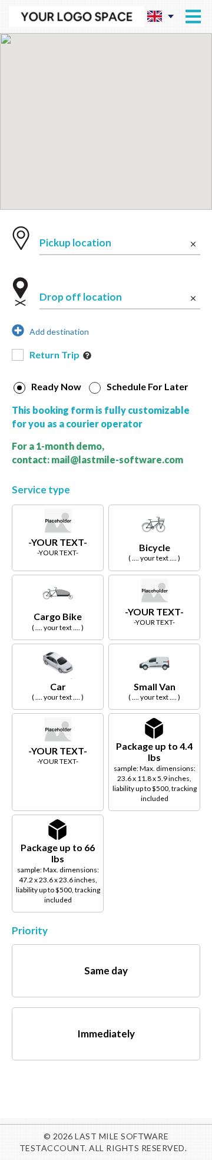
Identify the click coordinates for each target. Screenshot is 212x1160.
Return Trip (54, 354)
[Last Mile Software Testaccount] (76, 16)
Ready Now (56, 387)
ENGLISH (160, 16)
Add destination (56, 332)
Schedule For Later (147, 387)
